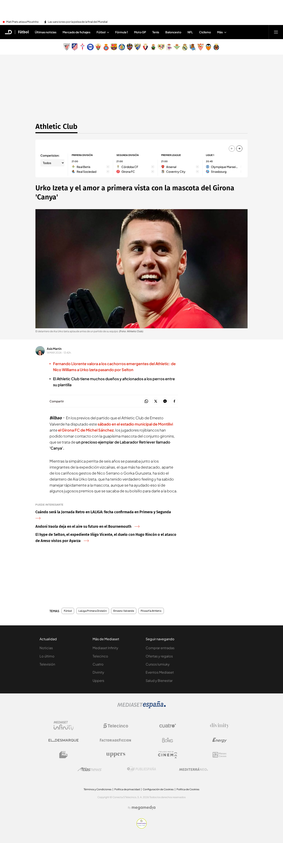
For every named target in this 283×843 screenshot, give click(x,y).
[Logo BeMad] (63, 754)
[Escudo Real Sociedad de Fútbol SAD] (192, 46)
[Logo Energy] (219, 740)
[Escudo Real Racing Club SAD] (153, 46)
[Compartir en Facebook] (174, 401)
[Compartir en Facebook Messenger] (165, 401)
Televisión (47, 664)
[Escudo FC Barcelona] (113, 46)
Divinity (98, 672)
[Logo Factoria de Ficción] (115, 740)
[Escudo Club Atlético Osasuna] (145, 46)
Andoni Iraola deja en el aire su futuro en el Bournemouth (83, 526)
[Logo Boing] (167, 740)
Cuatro (98, 664)
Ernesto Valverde (123, 611)
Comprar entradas (160, 648)
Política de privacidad (127, 789)
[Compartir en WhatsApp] (146, 401)
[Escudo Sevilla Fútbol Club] (200, 46)
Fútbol (23, 32)
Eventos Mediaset (160, 672)
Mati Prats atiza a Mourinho (22, 22)
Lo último (47, 656)
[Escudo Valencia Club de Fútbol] (208, 46)
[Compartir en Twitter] (155, 401)
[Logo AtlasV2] (89, 769)
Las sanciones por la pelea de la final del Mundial (78, 22)
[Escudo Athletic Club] (66, 46)
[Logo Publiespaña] (141, 769)
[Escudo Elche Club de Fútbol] (98, 46)
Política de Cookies (188, 789)
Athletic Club (56, 126)
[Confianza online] (142, 827)
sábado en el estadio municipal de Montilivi (135, 424)
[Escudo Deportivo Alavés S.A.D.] (90, 46)
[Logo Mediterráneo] (193, 769)
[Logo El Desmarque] (63, 740)
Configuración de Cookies (158, 789)
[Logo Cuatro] (167, 726)
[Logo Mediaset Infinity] (64, 726)
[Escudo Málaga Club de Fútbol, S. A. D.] (137, 46)
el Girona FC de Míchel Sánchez (86, 430)
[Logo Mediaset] (141, 707)
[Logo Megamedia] (143, 807)
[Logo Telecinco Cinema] (167, 755)
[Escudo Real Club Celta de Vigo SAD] (82, 46)
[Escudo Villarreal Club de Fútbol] (216, 46)
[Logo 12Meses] (219, 755)
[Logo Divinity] (219, 726)
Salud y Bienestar (159, 680)
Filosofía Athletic (151, 611)
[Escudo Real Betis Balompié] (176, 46)
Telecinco (100, 656)
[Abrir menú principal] (276, 32)
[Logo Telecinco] (115, 726)
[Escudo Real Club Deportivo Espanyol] (106, 46)
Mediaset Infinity (105, 648)
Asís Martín (54, 348)
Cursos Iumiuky (158, 664)
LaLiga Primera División (93, 611)
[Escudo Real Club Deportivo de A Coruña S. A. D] (169, 46)
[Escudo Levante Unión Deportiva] (129, 46)
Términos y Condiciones (97, 789)
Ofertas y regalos (159, 656)
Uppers (98, 680)
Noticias (46, 648)
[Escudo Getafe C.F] (121, 46)
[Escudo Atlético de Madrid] (74, 46)
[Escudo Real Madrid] (184, 46)
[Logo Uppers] (115, 754)
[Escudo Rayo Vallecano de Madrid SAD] (161, 46)
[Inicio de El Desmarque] (8, 32)
